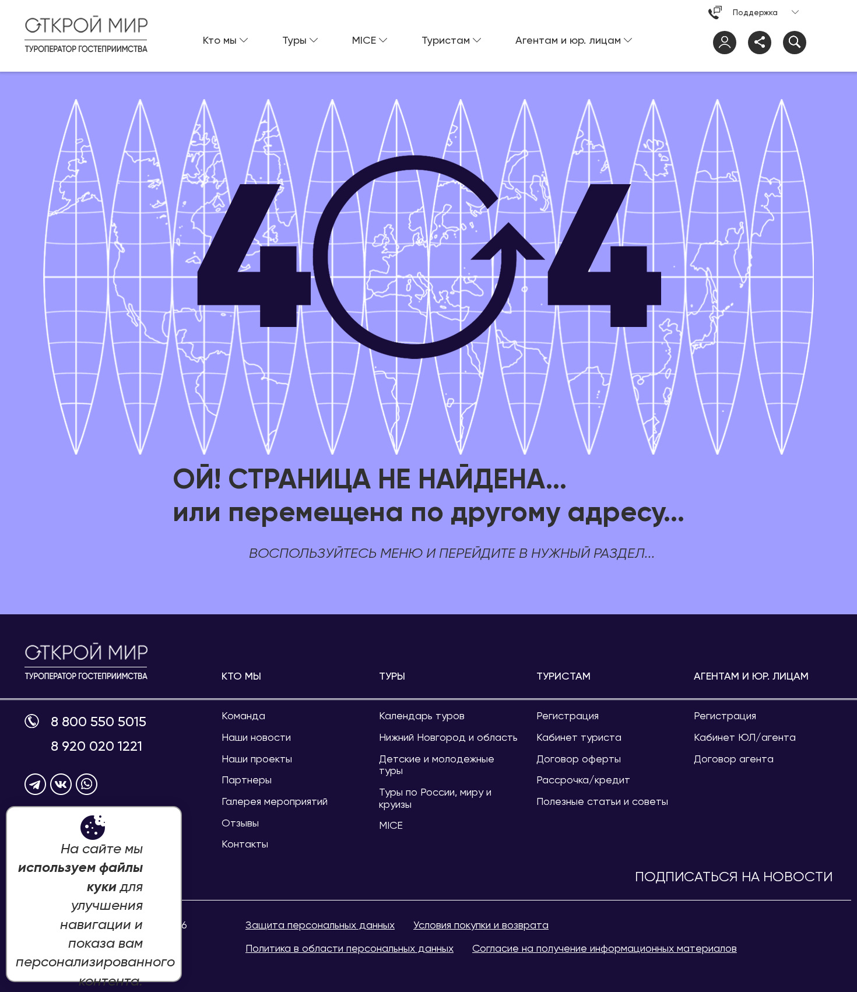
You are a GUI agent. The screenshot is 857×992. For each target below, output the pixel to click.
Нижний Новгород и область (448, 737)
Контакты (245, 844)
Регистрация (567, 715)
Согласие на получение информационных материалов (604, 948)
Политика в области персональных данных (349, 948)
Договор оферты (578, 758)
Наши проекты (257, 758)
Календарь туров (422, 715)
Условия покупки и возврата (481, 925)
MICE (391, 825)
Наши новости (256, 737)
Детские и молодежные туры (436, 764)
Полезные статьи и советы (602, 801)
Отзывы (240, 823)
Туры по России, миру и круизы (435, 798)
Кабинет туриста (578, 737)
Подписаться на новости (734, 877)
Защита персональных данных (320, 925)
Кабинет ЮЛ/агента (745, 737)
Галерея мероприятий (275, 801)
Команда (243, 715)
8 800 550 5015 (98, 722)
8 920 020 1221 (96, 746)
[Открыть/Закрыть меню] (821, 42)
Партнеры (247, 779)
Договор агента (734, 758)
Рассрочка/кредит (583, 779)
